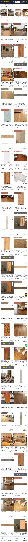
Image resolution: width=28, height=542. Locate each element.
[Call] (22, 2)
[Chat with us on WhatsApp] (26, 345)
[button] (2, 1)
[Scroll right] (26, 13)
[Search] (24, 1)
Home (2, 4)
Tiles (6, 4)
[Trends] (13, 2)
